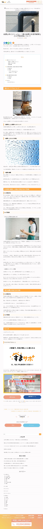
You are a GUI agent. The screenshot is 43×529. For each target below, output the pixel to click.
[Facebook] (4, 42)
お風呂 (7, 497)
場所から (6, 495)
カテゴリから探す (19, 515)
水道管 (37, 401)
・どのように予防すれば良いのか (13, 71)
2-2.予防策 (9, 69)
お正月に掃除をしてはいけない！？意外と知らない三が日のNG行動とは (16, 439)
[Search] (40, 434)
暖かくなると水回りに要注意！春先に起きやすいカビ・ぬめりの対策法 (15, 465)
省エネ (6, 508)
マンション (31, 425)
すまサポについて (6, 515)
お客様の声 (39, 517)
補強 (23, 401)
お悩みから (10, 401)
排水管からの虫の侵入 (7, 449)
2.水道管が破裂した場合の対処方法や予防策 (14, 66)
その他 (6, 486)
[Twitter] (10, 42)
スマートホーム (7, 493)
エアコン (7, 498)
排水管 (19, 401)
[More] (13, 42)
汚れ (21, 401)
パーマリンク (23, 402)
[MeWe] (6, 42)
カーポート (7, 488)
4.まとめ (8, 80)
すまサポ (30, 401)
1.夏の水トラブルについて (11, 60)
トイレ (7, 499)
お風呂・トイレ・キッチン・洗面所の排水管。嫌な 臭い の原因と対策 (16, 409)
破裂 (39, 401)
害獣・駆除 (7, 478)
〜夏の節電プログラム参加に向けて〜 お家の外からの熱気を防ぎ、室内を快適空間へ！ (25, 411)
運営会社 (40, 515)
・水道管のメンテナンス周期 (12, 72)
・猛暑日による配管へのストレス (12, 61)
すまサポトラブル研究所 (20, 517)
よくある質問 (31, 517)
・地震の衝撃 (9, 64)
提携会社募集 (31, 515)
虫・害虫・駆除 (8, 482)
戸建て (13, 425)
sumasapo (27, 401)
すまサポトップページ (9, 8)
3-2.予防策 (9, 78)
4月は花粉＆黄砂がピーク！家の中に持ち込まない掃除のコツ (14, 463)
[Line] (8, 42)
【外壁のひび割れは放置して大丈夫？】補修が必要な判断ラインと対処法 (16, 458)
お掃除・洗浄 (15, 401)
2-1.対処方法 (9, 68)
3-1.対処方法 (9, 76)
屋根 (6, 502)
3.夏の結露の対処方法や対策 (12, 75)
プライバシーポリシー (6, 517)
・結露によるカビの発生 (11, 63)
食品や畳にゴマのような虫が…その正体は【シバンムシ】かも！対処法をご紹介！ (17, 452)
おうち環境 (6, 401)
